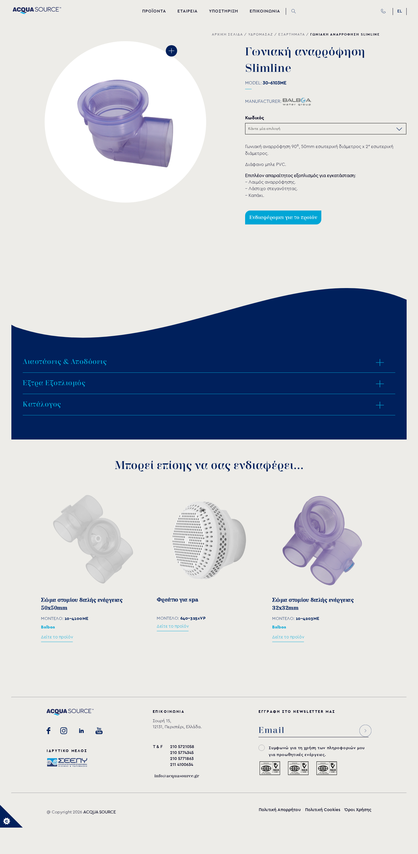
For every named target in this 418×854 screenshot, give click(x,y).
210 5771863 (182, 759)
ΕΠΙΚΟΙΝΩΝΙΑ (265, 11)
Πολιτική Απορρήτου (280, 810)
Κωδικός (254, 118)
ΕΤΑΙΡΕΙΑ (187, 11)
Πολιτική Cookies (322, 810)
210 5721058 (182, 747)
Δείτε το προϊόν (57, 637)
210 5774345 (182, 753)
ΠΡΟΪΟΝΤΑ (154, 11)
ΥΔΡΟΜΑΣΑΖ (260, 34)
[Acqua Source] (37, 12)
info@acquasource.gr (176, 776)
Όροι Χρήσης (358, 810)
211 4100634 (181, 765)
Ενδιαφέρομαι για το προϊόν (283, 217)
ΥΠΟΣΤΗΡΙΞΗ (223, 11)
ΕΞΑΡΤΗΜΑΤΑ (291, 34)
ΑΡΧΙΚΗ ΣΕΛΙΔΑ (227, 34)
